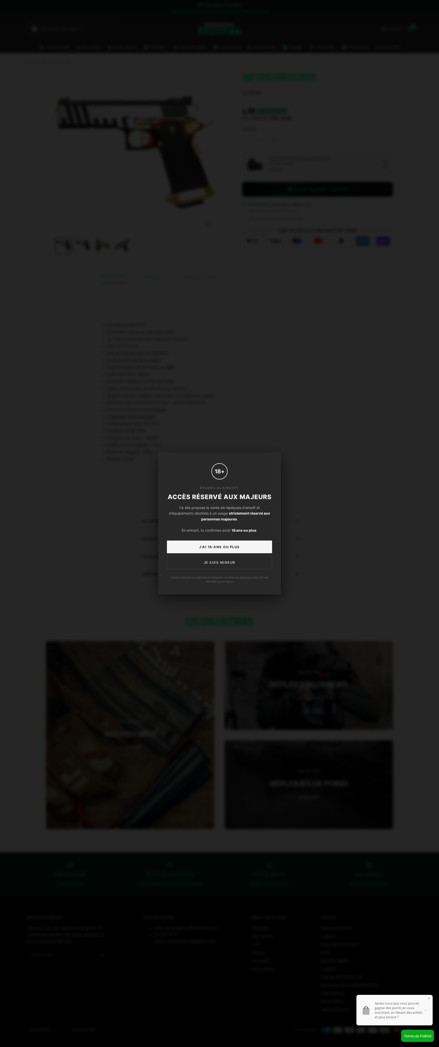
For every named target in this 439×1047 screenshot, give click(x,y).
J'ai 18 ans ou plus (219, 547)
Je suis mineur (220, 562)
